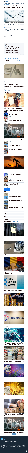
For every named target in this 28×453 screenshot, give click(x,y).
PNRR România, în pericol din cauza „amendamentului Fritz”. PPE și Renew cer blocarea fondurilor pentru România (16, 174)
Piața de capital (9, 3)
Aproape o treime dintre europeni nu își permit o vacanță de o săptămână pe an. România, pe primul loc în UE (14, 50)
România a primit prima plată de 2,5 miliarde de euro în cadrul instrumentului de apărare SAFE (16, 114)
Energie (6, 82)
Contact (1, 441)
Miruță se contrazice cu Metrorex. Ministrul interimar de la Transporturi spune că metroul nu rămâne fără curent (14, 89)
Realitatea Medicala (23, 445)
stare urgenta (14, 58)
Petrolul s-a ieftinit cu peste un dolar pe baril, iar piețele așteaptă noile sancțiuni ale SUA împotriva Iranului (16, 180)
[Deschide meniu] (23, 1)
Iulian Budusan (22, 289)
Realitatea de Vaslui (8, 447)
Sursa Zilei (24, 446)
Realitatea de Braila (12, 447)
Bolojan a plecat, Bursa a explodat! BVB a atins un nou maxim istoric (14, 432)
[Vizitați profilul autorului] (4, 24)
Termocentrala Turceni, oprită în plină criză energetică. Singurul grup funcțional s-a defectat (16, 203)
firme (5, 58)
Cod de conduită (15, 441)
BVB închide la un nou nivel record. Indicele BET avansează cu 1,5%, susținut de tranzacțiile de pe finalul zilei (13, 291)
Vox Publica (17, 446)
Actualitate (6, 85)
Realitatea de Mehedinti (12, 446)
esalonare (18, 58)
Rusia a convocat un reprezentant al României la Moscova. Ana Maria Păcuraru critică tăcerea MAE (16, 120)
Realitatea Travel (18, 445)
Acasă (5, 3)
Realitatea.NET (2, 445)
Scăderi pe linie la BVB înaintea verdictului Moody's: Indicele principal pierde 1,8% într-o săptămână (14, 46)
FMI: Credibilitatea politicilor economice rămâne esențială (12, 255)
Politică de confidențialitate (10, 441)
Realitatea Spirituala (14, 445)
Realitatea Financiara (11, 24)
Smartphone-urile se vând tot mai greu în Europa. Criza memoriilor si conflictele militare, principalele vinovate (16, 177)
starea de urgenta (9, 58)
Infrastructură (7, 90)
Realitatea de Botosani (3, 447)
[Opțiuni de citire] (26, 451)
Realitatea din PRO (20, 446)
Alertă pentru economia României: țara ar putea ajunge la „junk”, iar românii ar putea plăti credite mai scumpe (14, 52)
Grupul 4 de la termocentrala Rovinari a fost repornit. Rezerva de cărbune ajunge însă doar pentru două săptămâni (13, 84)
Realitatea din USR (7, 446)
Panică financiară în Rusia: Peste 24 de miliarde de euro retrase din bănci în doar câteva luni (16, 184)
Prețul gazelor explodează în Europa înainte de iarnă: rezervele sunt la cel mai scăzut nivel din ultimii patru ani (16, 152)
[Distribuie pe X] (23, 24)
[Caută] (21, 1)
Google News (19, 60)
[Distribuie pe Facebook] (20, 24)
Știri (6, 3)
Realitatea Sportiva (6, 445)
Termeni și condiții (5, 441)
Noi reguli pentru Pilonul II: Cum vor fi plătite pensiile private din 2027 (14, 108)
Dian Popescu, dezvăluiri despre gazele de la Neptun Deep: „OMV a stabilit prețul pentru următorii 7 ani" (14, 81)
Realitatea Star (10, 445)
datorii (22, 58)
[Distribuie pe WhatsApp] (22, 24)
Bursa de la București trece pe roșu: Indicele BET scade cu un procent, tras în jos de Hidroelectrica (14, 48)
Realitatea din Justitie (3, 446)
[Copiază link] (19, 24)
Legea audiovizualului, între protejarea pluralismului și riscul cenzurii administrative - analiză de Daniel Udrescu (14, 78)
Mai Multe (14, 434)
